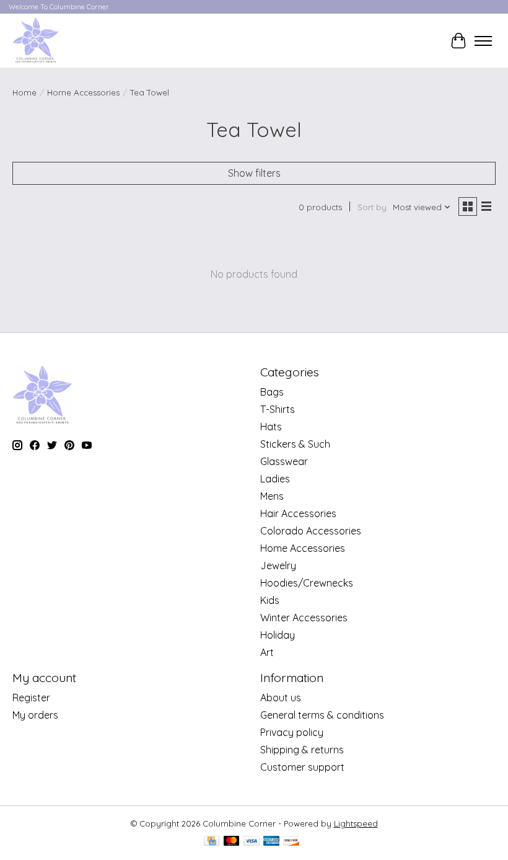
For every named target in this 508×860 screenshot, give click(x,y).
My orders (35, 715)
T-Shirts (277, 409)
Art (267, 652)
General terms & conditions (322, 715)
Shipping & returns (302, 749)
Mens (272, 496)
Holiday (277, 635)
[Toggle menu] (483, 41)
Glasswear (284, 461)
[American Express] (271, 842)
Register (31, 697)
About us (280, 697)
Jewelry (278, 565)
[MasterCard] (232, 842)
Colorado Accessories (310, 531)
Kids (269, 600)
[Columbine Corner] (35, 40)
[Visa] (251, 842)
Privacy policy (291, 732)
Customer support (302, 767)
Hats (271, 426)
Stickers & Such (295, 444)
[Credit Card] (211, 842)
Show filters (254, 173)
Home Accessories (83, 92)
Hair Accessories (298, 513)
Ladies (275, 478)
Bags (272, 392)
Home (24, 92)
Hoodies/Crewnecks (306, 583)
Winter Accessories (304, 617)
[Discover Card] (291, 842)
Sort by (372, 207)
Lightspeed (356, 823)
